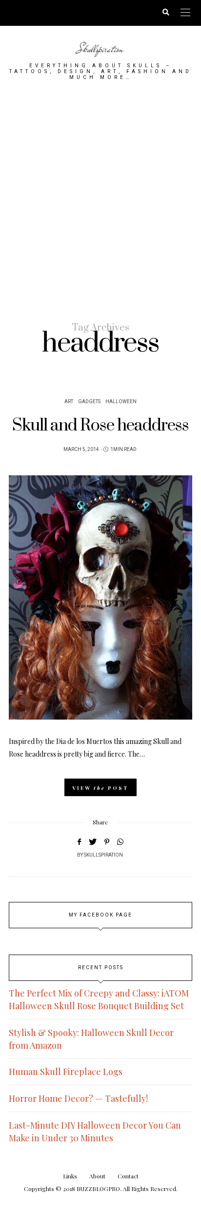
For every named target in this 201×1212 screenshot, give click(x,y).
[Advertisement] (100, 200)
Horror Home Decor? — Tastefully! (78, 1098)
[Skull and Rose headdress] (100, 597)
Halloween (121, 401)
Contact (128, 1176)
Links (70, 1176)
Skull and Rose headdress (100, 425)
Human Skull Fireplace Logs (65, 1071)
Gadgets (89, 401)
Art (68, 401)
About (97, 1176)
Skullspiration (100, 49)
